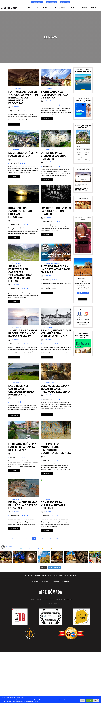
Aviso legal (48, 603)
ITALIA (50, 263)
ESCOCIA (15, 88)
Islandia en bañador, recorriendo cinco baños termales (23, 333)
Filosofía (83, 269)
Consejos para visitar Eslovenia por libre (53, 155)
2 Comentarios (13, 163)
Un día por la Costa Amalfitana (83, 148)
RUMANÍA (51, 88)
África (29, 7)
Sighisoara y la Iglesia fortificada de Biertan (54, 94)
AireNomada (16, 106)
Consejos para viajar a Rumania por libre (53, 505)
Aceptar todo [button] (89, 700)
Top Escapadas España (37, 2)
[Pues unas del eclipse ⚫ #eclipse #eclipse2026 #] (31, 557)
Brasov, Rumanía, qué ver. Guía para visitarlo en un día (56, 333)
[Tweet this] (25, 111)
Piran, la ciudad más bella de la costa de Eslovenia (22, 505)
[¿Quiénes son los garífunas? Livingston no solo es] (95, 557)
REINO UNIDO (52, 205)
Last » (56, 538)
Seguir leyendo (46, 118)
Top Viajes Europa (51, 2)
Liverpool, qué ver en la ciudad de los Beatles (56, 211)
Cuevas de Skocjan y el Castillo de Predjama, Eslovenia (55, 388)
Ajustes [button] (82, 700)
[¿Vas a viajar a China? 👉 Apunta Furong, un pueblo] (19, 557)
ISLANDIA (19, 327)
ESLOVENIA (48, 149)
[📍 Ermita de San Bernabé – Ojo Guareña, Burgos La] (57, 557)
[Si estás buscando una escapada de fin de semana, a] (70, 557)
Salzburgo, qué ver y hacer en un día (23, 154)
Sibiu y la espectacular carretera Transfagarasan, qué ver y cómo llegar (20, 274)
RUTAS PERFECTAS (56, 263)
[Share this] (23, 111)
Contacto (93, 7)
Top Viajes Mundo (65, 2)
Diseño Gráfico (69, 599)
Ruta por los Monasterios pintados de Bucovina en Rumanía (56, 448)
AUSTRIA (15, 149)
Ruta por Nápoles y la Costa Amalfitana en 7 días (56, 269)
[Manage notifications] (97, 700)
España (63, 7)
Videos (72, 7)
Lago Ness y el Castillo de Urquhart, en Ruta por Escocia (21, 390)
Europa (55, 7)
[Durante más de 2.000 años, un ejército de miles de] (82, 557)
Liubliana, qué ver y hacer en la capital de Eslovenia (22, 447)
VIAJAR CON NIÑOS (82, 7)
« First (12, 538)
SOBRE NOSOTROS (63, 575)
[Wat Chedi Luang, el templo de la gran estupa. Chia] (6, 557)
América (45, 7)
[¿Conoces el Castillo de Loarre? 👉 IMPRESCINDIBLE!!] (44, 557)
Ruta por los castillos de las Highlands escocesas (20, 213)
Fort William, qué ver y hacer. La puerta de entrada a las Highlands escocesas (23, 97)
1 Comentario (46, 279)
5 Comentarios (46, 515)
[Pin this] (27, 111)
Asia (37, 7)
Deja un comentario (14, 110)
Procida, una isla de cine (81, 154)
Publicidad (56, 603)
